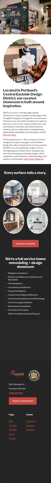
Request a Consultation (23, 401)
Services (13, 425)
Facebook (30, 421)
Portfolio (13, 430)
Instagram (30, 425)
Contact (12, 438)
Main (11, 421)
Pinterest (30, 430)
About (11, 434)
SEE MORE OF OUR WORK (25, 244)
